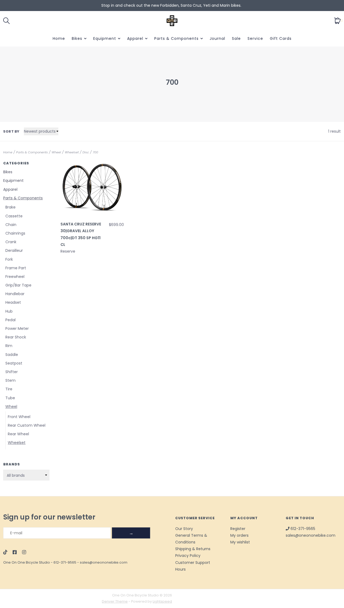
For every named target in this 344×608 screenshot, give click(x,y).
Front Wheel (19, 416)
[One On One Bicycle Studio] (172, 20)
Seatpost (13, 363)
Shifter (11, 371)
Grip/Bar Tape (18, 285)
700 (95, 152)
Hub (9, 311)
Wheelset (72, 152)
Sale (236, 38)
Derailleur (14, 250)
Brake (10, 207)
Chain (10, 224)
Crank (10, 242)
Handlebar (14, 293)
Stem (10, 380)
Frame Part (15, 268)
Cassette (14, 216)
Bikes (77, 38)
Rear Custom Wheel (26, 425)
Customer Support (192, 562)
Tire (8, 389)
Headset (13, 302)
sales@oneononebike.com (103, 562)
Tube (10, 398)
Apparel (135, 38)
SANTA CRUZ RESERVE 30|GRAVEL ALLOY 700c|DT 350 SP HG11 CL (80, 234)
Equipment (104, 38)
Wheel (56, 152)
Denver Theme (115, 601)
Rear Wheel (18, 434)
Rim (8, 345)
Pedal (10, 320)
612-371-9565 (64, 562)
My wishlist (240, 542)
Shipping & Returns (192, 549)
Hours (180, 569)
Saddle (11, 354)
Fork (9, 259)
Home (59, 38)
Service (255, 38)
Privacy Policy (187, 555)
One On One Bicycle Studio (26, 562)
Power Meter (17, 328)
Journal (217, 38)
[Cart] (337, 20)
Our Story (184, 528)
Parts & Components (176, 38)
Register (237, 528)
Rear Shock (15, 337)
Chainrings (15, 233)
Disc (86, 152)
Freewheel (14, 276)
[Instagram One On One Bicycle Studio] (24, 552)
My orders (239, 535)
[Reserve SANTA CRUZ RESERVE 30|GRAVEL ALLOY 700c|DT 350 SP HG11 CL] (92, 187)
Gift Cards (281, 38)
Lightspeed (162, 601)
